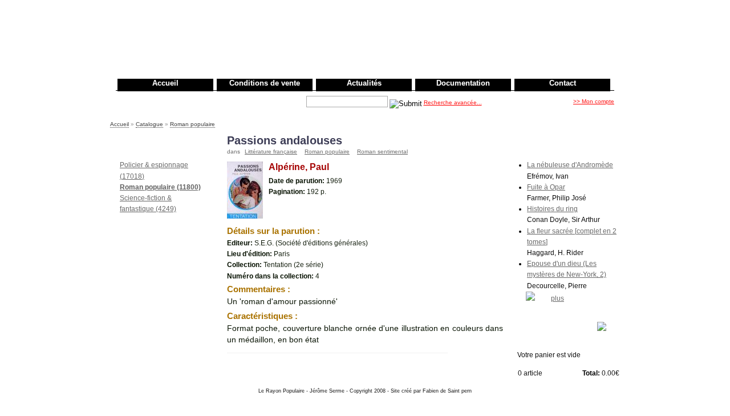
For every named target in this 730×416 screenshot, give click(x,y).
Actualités (364, 83)
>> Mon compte (593, 101)
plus (557, 298)
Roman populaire (192, 124)
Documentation (463, 83)
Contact (562, 83)
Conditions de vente (264, 83)
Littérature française (271, 151)
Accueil (165, 83)
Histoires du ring (552, 209)
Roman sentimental (382, 151)
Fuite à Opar (546, 187)
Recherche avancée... (453, 102)
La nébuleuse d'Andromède (570, 165)
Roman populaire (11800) (160, 187)
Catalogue (149, 124)
